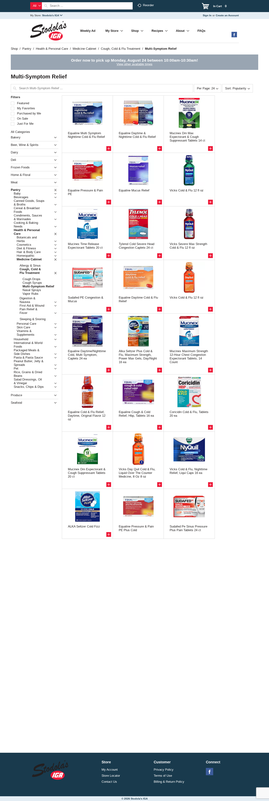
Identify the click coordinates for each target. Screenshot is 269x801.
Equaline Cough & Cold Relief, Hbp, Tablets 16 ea (136, 413)
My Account (110, 769)
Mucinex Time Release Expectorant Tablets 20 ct (85, 245)
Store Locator (111, 775)
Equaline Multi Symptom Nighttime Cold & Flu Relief (86, 135)
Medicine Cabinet (84, 48)
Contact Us (109, 781)
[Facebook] (234, 36)
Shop (14, 48)
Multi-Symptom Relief (161, 48)
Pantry (26, 48)
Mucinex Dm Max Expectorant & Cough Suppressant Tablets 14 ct (187, 136)
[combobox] (36, 6)
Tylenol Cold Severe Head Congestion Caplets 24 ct (136, 245)
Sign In (207, 15)
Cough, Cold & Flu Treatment (120, 48)
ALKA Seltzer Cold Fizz (84, 526)
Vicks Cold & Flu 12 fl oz (186, 190)
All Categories (20, 132)
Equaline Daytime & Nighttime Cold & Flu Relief (137, 135)
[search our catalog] (46, 6)
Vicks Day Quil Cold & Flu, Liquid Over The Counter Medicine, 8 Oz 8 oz (137, 473)
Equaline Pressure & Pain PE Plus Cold (136, 528)
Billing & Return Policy (169, 781)
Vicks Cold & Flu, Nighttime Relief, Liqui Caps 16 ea (188, 471)
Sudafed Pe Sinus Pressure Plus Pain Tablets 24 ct (188, 528)
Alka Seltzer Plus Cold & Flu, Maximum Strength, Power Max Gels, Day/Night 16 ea (138, 356)
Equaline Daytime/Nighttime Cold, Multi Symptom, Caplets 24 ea (87, 354)
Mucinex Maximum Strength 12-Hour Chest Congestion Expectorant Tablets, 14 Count (189, 356)
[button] (52, 15)
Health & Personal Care (52, 48)
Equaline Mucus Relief (134, 190)
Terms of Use (163, 775)
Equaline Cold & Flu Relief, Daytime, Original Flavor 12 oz (86, 415)
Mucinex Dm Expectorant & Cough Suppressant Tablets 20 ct (86, 473)
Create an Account (227, 15)
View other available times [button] (134, 64)
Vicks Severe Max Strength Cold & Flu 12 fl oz (188, 245)
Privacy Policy (163, 769)
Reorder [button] (148, 5)
